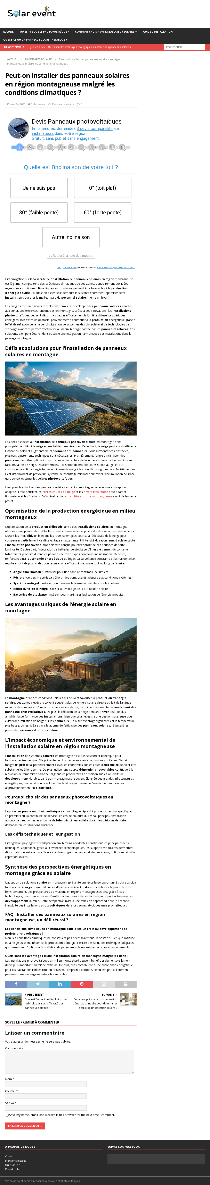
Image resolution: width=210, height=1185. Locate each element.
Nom (9, 1079)
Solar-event (38, 104)
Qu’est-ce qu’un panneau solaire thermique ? (35, 39)
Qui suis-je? (12, 1165)
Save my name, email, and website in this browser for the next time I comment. (62, 1115)
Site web (10, 1103)
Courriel (10, 1091)
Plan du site (12, 1169)
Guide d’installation (158, 31)
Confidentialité (69, 267)
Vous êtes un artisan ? (124, 267)
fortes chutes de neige (58, 492)
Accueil (8, 31)
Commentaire (14, 1048)
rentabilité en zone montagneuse (88, 496)
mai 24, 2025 (17, 104)
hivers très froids (96, 492)
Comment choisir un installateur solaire (104, 31)
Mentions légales (15, 1160)
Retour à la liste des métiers (72, 256)
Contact (10, 1156)
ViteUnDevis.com (105, 267)
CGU (59, 267)
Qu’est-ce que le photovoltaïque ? (44, 31)
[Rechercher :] (184, 47)
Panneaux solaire (63, 104)
